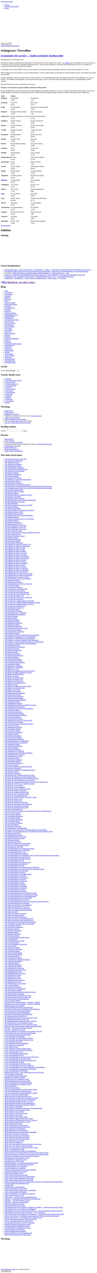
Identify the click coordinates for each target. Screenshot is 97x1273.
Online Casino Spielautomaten (14, 451)
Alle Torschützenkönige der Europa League (18, 862)
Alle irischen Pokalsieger (12, 619)
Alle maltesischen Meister (12, 664)
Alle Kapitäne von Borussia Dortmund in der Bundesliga (22, 640)
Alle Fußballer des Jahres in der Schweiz (17, 556)
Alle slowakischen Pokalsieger (14, 816)
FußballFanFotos (10, 316)
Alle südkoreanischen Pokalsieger (15, 838)
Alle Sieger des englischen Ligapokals (16, 802)
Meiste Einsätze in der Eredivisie (14, 1111)
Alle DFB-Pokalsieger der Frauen (15, 502)
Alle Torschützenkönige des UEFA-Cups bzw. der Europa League (24, 869)
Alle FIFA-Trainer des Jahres (13, 531)
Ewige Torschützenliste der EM (14, 1055)
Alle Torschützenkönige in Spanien (15, 889)
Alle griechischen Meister (12, 609)
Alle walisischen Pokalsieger (13, 965)
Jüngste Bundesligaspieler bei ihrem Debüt (17, 1081)
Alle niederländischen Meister (13, 703)
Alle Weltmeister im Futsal (12, 977)
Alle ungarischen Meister (12, 951)
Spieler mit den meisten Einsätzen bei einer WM (19, 1178)
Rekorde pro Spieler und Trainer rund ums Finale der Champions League (26, 1154)
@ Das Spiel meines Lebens (13, 380)
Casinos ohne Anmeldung (12, 417)
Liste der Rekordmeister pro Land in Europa (18, 1091)
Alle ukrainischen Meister (12, 947)
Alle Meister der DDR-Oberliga (14, 674)
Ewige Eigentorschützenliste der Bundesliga (18, 1035)
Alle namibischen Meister (12, 701)
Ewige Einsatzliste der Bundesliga (15, 1036)
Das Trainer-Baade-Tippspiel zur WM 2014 (18, 1011)
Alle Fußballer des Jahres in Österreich (16, 572)
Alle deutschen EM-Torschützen (14, 491)
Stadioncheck (9, 349)
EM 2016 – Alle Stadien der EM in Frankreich (18, 1028)
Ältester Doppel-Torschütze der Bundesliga (17, 1235)
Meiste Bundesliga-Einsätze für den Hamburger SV (20, 1103)
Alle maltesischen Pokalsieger (13, 666)
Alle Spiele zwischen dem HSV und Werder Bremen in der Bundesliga (26, 830)
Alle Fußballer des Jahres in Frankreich (16, 563)
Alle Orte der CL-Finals (12, 725)
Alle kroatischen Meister (12, 649)
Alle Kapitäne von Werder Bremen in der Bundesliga (20, 643)
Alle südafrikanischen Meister (13, 835)
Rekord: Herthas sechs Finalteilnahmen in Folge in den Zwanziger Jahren (26, 1153)
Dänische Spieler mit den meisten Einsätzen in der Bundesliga (23, 1026)
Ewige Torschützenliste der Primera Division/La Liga (20, 1060)
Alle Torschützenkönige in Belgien (15, 872)
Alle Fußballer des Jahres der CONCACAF (18, 544)
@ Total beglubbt (10, 392)
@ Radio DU (9, 394)
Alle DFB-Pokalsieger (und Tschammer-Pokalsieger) (20, 500)
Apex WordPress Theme (8, 1269)
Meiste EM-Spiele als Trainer (13, 1123)
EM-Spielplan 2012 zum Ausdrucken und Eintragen (20, 1033)
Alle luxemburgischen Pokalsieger (15, 662)
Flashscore (8, 311)
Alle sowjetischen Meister (12, 821)
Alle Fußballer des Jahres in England (16, 560)
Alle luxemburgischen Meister (14, 660)
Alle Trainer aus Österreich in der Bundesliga (18, 905)
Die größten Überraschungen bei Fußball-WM (18, 1014)
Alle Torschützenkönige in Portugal (15, 884)
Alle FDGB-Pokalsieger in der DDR (16, 525)
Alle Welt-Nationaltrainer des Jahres (15, 970)
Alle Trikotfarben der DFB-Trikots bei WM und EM (20, 922)
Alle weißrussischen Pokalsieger (14, 968)
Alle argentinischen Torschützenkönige (16, 469)
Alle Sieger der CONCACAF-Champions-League (20, 783)
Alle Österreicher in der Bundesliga (15, 988)
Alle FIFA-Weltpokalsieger (13, 534)
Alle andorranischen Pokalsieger (14, 467)
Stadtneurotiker (9, 350)
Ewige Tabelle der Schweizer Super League (18, 1048)
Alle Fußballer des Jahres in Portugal (16, 566)
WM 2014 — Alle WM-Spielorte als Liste (17, 1200)
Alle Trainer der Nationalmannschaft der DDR (18, 910)
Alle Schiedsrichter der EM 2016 (14, 751)
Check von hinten (10, 303)
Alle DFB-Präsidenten (11, 503)
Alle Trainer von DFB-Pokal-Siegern (16, 917)
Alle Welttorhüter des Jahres (13, 978)
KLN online (8, 328)
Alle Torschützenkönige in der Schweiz (16, 877)
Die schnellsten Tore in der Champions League (19, 1023)
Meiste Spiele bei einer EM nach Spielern (17, 1139)
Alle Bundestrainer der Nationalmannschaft (17, 484)
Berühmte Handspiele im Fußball (14, 1006)
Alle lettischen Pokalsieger (12, 654)
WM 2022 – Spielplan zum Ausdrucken (16, 1202)
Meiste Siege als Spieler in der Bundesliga (17, 1135)
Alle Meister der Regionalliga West (15, 683)
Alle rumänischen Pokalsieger (13, 746)
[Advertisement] (48, 26)
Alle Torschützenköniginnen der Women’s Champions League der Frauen (27, 901)
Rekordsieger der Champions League (16, 1159)
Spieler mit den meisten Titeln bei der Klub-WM (19, 1180)
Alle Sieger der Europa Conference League (17, 789)
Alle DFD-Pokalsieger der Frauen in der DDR (18, 505)
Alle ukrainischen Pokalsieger (13, 949)
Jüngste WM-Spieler (11, 1086)
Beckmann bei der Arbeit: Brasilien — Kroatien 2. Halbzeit (22, 1004)
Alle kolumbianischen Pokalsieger (15, 647)
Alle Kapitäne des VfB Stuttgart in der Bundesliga (20, 638)
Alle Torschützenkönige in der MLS (15, 876)
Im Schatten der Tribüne (12, 320)
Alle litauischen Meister (12, 657)
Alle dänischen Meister (11, 507)
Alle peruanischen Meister (12, 731)
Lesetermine (62, 278)
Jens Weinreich (9, 325)
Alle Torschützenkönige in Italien (14, 883)
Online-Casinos (9, 412)
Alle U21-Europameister (12, 942)
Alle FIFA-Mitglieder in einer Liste (15, 527)
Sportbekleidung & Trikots (12, 446)
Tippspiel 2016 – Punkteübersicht (15, 1187)
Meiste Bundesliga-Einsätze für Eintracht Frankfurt (20, 1105)
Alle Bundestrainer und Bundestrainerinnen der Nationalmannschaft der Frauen (28, 486)
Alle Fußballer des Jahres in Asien (15, 549)
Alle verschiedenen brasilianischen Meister (17, 959)
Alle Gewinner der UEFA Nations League (17, 594)
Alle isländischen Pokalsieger (13, 623)
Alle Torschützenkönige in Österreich (16, 891)
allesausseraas (9, 294)
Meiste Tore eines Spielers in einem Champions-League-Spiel (23, 1144)
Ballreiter (7, 297)
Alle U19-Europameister (12, 936)
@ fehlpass (8, 397)
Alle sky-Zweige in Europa (13, 813)
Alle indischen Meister (11, 616)
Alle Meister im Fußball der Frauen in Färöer (18, 686)
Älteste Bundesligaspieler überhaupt (15, 1231)
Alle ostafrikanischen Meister (13, 727)
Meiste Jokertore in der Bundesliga (15, 1129)
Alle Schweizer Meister (12, 765)
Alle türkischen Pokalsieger (13, 934)
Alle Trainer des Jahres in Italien (14, 915)
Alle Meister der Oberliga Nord (14, 678)
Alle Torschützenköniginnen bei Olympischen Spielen (21, 893)
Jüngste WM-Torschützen (12, 1088)
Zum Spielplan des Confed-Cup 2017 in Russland (19, 1223)
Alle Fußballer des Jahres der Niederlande (17, 546)
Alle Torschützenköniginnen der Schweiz (17, 900)
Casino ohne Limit (35, 416)
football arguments (10, 313)
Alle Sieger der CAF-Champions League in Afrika (20, 780)
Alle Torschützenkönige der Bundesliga (16, 854)
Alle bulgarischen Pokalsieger (13, 483)
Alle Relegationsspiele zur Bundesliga (16, 742)
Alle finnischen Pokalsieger (13, 539)
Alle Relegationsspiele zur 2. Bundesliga (17, 741)
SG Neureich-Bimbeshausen (13, 344)
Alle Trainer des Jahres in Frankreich (16, 913)
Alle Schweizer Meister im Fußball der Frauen (18, 766)
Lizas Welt (8, 332)
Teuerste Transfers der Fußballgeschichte (17, 1183)
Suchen (3, 431)
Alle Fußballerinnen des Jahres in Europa (17, 577)
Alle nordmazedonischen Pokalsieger (16, 715)
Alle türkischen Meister (11, 932)
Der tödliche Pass (10, 308)
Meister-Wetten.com (11, 447)
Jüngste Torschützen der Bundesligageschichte (18, 1082)
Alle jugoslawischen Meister (13, 630)
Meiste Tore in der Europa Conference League (18, 1146)
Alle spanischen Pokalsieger (13, 826)
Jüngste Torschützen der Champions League (18, 1084)
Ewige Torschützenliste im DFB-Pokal (16, 1070)
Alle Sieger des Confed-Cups (13, 801)
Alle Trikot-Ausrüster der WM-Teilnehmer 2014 (19, 920)
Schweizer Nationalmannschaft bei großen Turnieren (20, 1170)
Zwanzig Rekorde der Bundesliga (15, 1229)
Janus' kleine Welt (10, 323)
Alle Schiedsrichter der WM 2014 (15, 754)
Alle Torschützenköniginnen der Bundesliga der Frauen (21, 895)
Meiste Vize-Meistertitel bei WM (14, 1149)
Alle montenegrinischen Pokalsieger (15, 700)
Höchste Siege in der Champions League (17, 1079)
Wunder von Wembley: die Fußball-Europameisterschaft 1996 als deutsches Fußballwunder (32, 1216)
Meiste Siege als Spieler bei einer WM (16, 1134)
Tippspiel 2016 (9, 1185)
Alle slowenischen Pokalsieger (14, 819)
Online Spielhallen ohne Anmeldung (15, 419)
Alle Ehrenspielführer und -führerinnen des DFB (19, 510)
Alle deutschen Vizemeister (13, 496)
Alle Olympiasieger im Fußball (14, 722)
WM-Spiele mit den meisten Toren (15, 1205)
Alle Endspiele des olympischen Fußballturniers (19, 515)
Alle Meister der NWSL (12, 676)
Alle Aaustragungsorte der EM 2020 (15, 459)
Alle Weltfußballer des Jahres (13, 971)
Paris (2, 194)
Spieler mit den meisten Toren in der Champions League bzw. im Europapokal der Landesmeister (34, 1182)
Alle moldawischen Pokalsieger (14, 696)
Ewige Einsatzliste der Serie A (14, 1041)
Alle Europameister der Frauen (14, 524)
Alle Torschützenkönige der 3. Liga (15, 852)
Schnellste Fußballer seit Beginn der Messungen (19, 1164)
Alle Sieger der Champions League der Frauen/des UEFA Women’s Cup (26, 782)
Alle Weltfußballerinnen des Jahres (15, 973)
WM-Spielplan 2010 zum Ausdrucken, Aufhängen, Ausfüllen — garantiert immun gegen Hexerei (34, 1207)
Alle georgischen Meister (12, 585)
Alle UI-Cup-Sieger (10, 946)
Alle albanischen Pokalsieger (13, 464)
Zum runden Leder (10, 362)
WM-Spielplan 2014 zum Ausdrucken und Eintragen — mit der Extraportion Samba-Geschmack (33, 1211)
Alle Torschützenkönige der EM (14, 860)
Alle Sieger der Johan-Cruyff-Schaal (15, 790)
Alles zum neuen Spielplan (13, 1000)
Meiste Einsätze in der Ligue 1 (14, 1115)
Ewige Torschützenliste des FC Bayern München (19, 1065)
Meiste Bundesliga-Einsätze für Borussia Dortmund (20, 1100)
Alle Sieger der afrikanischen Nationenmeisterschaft (20, 777)
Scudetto (7, 340)
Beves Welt (8, 299)
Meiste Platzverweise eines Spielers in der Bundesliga (21, 1132)
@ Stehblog (8, 396)
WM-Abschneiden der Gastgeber (14, 1204)
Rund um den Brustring (12, 338)
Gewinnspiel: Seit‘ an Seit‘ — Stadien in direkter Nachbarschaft (32, 55)
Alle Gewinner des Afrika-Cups (14, 596)
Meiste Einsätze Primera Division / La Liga (17, 1122)
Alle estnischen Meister (11, 520)
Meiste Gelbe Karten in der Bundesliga (16, 1125)
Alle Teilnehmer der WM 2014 (14, 847)
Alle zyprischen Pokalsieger (13, 987)
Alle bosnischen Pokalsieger (13, 478)
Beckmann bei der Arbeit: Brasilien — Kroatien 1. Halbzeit (22, 1002)
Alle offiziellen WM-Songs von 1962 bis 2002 (18, 720)
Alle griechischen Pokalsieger (13, 611)
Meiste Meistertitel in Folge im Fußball (16, 1130)
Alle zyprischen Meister (12, 985)
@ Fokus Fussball (10, 389)
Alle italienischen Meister (12, 625)
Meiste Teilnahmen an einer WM (14, 1141)
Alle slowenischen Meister (12, 818)
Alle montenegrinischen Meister (14, 698)
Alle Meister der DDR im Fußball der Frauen (18, 672)
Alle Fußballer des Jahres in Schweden (16, 568)
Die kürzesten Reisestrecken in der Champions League (21, 1018)
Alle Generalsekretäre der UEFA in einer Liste (18, 584)
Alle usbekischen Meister (12, 956)
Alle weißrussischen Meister (13, 966)
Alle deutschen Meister (11, 493)
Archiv (3, 370)
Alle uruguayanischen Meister (13, 954)
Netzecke (7, 335)
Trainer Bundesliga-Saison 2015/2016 (16, 1188)
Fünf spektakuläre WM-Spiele (14, 1074)
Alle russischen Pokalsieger (13, 749)
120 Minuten (8, 292)
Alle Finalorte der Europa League (15, 536)
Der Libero (8, 306)
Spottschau (8, 347)
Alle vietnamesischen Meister (13, 961)
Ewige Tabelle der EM (11, 1047)
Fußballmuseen (9, 318)
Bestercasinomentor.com (12, 449)
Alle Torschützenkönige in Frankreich (16, 881)
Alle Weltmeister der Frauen (13, 975)
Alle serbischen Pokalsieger (13, 773)
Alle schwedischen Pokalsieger (14, 763)
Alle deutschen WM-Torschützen (14, 498)
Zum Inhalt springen (7, 1)
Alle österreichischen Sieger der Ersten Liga (18, 997)
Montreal (4, 180)
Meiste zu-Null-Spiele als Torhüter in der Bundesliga (20, 1151)
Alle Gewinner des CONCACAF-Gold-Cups (18, 597)
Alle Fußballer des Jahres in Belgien (15, 551)
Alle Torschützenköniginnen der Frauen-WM (18, 898)
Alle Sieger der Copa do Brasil (14, 785)
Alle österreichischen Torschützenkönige (17, 999)
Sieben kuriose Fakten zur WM (14, 1173)
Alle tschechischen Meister (13, 925)
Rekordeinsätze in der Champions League (17, 1158)
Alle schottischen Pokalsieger (13, 760)
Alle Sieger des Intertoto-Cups (14, 809)
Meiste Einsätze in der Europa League (16, 1113)
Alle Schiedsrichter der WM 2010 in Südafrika (18, 753)
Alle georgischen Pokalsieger (13, 587)
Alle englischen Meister (12, 517)
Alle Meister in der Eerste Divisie (14, 688)
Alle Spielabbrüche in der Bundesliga (16, 828)
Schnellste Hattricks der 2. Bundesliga (16, 1166)
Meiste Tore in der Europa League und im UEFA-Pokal (21, 1147)
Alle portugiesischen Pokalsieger (14, 739)
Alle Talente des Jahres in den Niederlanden (18, 843)
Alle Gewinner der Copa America (15, 590)
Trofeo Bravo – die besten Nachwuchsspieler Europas (21, 1197)
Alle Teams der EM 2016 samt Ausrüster (17, 845)
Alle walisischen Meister (12, 963)
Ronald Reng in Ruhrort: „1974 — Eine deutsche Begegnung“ (55, 276)
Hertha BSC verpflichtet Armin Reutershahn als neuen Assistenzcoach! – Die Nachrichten (31, 275)
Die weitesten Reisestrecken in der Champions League (21, 1024)
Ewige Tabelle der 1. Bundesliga (14, 1045)
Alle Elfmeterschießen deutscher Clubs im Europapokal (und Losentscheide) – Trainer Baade (32, 271)
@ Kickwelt (8, 387)
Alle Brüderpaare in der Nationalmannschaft (18, 479)
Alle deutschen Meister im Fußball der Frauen (18, 495)
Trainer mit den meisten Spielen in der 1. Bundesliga (20, 1190)
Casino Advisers (9, 441)
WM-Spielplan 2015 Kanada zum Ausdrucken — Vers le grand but (25, 1212)
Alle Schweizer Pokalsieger (13, 768)
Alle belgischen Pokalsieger (13, 474)
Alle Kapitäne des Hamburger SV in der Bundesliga (20, 637)
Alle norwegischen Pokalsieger (14, 719)
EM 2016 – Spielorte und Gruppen (15, 1029)
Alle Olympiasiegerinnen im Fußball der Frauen (19, 724)
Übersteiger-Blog (10, 359)
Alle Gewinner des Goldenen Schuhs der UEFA (19, 604)
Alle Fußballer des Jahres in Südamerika (17, 570)
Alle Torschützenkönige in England (15, 879)
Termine (7, 5)
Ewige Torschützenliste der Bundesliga (16, 1053)
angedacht (8, 296)
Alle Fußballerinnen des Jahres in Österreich (18, 578)
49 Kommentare (5, 225)
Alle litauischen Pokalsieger (13, 659)
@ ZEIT (7, 402)
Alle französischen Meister (12, 541)
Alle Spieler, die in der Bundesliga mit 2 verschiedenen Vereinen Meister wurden (29, 831)
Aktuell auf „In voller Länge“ (21, 282)
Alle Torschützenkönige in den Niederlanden (18, 874)
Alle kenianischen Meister (12, 645)
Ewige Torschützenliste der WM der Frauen (18, 1064)
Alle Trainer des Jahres (11, 912)
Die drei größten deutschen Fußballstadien (17, 1012)
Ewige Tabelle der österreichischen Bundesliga (18, 1050)
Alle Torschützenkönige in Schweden (16, 888)
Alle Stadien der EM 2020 (12, 833)
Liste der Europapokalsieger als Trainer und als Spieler (21, 1089)
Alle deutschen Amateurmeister (14, 490)
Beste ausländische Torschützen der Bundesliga (19, 1007)
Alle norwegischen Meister (13, 717)
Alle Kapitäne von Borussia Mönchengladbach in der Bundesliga (24, 642)
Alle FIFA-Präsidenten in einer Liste (15, 529)
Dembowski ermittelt (11, 304)
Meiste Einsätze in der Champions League (17, 1110)
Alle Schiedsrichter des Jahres (13, 756)
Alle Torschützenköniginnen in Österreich (17, 903)
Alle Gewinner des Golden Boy (14, 599)
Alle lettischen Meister (11, 652)
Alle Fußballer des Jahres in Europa (15, 561)
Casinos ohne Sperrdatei (15, 442)
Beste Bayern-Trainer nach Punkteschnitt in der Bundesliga (22, 1009)
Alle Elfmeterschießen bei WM (14, 514)
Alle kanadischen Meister (12, 633)
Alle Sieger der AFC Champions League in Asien (19, 775)
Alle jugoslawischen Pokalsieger (14, 631)
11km (6, 291)
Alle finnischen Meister (11, 537)
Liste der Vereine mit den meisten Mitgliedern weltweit (21, 1093)
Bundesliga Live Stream (12, 414)
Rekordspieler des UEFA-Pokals (14, 1161)
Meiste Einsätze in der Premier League (16, 1117)
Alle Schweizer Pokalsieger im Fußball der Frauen (20, 770)
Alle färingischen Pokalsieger (13, 582)
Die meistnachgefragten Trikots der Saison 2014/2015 (21, 1021)
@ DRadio (8, 379)
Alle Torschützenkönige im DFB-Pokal (16, 871)
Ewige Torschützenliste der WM (14, 1062)
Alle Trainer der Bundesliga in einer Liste (72, 275)
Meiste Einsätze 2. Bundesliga (14, 1106)
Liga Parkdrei (9, 330)
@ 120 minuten (9, 401)
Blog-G (7, 301)
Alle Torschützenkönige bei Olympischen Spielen (19, 848)
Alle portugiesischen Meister (13, 737)
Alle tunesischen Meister (12, 929)
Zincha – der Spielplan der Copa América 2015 (19, 1221)
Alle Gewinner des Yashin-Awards (15, 606)
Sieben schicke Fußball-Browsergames (16, 1175)
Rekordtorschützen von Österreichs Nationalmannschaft (21, 1163)
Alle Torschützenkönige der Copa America (17, 857)
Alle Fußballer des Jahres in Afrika (15, 548)
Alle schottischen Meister (12, 758)
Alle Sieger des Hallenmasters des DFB (16, 807)
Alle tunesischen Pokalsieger (13, 930)
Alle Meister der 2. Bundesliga (14, 667)
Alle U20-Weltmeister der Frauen (14, 941)
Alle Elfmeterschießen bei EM (14, 512)
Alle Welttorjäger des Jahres (13, 982)
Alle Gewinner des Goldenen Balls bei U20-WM (19, 601)
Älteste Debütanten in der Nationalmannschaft (18, 1233)
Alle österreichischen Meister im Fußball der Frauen (20, 992)
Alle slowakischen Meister (12, 814)
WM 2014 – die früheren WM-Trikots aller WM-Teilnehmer (22, 1199)
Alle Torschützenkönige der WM (14, 865)
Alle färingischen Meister (12, 580)
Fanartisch (8, 309)
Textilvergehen (9, 354)
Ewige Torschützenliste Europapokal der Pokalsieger (20, 1069)
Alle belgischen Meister (12, 473)
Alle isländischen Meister (12, 621)
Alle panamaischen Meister (13, 729)
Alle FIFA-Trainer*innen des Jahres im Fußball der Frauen (22, 532)
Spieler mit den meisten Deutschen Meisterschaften (20, 1176)
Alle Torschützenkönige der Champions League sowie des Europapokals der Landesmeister (32, 855)
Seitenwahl (8, 342)
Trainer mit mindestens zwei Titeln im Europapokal (20, 1194)
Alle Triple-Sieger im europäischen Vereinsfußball (19, 924)
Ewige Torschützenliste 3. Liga (14, 1052)
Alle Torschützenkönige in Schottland (16, 886)
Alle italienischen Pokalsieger (13, 626)
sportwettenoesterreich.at (44, 444)
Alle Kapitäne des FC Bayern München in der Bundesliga (22, 635)
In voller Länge (9, 321)
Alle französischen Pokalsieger (14, 543)
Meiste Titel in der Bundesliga (13, 1142)
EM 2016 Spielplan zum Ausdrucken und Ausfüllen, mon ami (23, 1031)
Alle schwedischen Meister (13, 761)
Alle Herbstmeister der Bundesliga (15, 614)
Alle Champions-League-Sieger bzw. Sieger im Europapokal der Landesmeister (28, 488)
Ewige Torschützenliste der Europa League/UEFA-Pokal (22, 1057)
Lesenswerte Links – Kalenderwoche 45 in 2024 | (19, 276)
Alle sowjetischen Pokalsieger (13, 823)
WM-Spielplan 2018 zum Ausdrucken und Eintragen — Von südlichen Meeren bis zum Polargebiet (34, 1214)
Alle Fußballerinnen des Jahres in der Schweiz (18, 573)
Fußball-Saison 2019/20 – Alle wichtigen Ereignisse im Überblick (24, 1072)
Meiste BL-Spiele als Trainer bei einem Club (18, 1096)
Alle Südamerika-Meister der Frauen (15, 836)
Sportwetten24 (9, 439)
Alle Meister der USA (11, 684)
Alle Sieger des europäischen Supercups (17, 806)
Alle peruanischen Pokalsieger (14, 732)
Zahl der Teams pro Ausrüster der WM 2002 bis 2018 (21, 1219)
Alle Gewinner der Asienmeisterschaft (16, 589)
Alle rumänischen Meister (12, 744)
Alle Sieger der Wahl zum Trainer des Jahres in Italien (21, 797)
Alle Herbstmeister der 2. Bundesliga (16, 613)
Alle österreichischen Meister (13, 990)
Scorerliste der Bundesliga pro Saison (16, 1171)
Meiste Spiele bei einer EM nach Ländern (17, 1137)
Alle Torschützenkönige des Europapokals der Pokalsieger (22, 867)
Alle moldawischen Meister (13, 695)
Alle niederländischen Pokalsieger (15, 707)
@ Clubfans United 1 (11, 384)
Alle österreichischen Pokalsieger (14, 994)
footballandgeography (11, 314)
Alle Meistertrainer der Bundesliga (15, 693)
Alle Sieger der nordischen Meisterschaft (17, 792)
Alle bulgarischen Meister (12, 481)
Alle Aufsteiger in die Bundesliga (14, 471)
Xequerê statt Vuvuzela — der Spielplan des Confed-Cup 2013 (23, 1217)
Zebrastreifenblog (10, 361)
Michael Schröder (10, 333)
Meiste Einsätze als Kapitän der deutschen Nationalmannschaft (23, 1108)
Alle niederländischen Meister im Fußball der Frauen (20, 705)
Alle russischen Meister (11, 748)
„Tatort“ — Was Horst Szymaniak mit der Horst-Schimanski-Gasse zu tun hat (68, 270)
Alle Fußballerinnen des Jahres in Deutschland (18, 575)
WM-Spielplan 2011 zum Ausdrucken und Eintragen (20, 1209)
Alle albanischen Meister (12, 462)
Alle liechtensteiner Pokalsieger (14, 655)
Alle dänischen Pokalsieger (13, 508)
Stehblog (67, 63)
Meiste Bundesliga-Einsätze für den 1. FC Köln (19, 1101)
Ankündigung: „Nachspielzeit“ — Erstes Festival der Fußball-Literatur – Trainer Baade (31, 278)
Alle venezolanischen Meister (13, 958)
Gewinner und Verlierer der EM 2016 (16, 1076)
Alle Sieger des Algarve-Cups (13, 799)
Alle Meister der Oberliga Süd (14, 679)
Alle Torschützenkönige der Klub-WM (16, 864)
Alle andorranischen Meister (13, 466)
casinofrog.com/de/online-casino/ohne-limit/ (18, 423)
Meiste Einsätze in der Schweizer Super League (19, 1118)
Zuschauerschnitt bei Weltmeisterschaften (17, 1226)
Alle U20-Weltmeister (11, 939)
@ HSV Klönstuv (10, 382)
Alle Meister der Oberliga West (14, 681)
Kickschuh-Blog (9, 326)
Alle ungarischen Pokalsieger (13, 953)
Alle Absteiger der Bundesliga (14, 461)
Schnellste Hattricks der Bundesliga (15, 1168)
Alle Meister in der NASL (12, 690)
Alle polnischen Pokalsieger (13, 736)
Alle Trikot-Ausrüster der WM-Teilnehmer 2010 (19, 918)
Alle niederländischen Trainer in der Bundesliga (19, 708)
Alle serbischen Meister (12, 772)
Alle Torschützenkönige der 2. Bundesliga (17, 850)
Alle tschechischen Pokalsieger (14, 927)
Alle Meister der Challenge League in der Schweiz (20, 671)
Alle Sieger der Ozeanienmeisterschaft (16, 795)
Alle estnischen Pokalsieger (13, 522)
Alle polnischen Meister (12, 734)
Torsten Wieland (9, 356)
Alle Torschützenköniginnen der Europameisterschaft (20, 896)
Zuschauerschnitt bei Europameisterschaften (18, 1224)
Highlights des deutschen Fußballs (15, 1077)
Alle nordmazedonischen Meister (14, 713)
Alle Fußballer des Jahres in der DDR (16, 555)
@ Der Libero (9, 391)
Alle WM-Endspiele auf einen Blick (15, 983)
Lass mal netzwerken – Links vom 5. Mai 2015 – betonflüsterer (23, 270)
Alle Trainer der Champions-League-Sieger (17, 908)
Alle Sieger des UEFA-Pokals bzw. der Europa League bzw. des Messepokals (28, 811)
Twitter (7, 8)
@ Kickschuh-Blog (10, 385)
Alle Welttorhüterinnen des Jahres (15, 980)
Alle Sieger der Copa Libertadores (15, 787)
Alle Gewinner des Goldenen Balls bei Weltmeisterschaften (22, 602)
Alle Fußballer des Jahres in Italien (15, 565)
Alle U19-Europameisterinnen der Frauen (17, 937)
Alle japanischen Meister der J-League (16, 628)
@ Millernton (9, 399)
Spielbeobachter (9, 345)
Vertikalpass (8, 357)
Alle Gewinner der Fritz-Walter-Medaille (17, 592)
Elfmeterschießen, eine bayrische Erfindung (75, 271)
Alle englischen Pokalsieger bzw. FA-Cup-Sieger (19, 519)
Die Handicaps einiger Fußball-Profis (16, 1016)
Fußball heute (9, 411)
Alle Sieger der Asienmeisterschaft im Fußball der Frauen (22, 778)
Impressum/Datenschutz (12, 6)
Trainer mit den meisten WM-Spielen (16, 1192)
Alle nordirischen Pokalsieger (13, 712)
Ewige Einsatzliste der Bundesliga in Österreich (19, 1038)
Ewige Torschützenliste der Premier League (18, 1059)
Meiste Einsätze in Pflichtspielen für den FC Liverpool (21, 1120)
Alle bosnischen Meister (12, 476)
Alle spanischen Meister (12, 824)
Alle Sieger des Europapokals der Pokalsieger (18, 804)
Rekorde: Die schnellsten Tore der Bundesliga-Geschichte (22, 1156)
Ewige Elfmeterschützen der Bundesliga (17, 1043)
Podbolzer (8, 337)
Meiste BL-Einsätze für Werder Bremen (16, 1094)
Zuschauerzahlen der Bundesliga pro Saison (18, 1228)
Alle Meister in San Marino (13, 691)
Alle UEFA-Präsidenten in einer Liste (16, 944)
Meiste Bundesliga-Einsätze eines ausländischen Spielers (21, 1098)
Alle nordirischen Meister (12, 710)
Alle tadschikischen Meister (13, 842)
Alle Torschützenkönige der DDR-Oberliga (18, 859)
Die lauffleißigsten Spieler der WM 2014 (17, 1019)
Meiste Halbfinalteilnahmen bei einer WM (17, 1127)
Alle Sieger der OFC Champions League (17, 794)
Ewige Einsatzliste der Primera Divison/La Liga (19, 1040)
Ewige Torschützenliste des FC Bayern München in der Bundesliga (25, 1067)
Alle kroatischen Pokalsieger (13, 650)
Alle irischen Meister (11, 618)
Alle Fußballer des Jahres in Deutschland (17, 558)
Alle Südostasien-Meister (12, 840)
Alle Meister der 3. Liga (12, 669)
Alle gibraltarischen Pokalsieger (14, 608)
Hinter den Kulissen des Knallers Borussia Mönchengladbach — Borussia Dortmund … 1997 (41, 273)
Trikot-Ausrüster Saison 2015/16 (14, 1195)
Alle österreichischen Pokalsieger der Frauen (18, 995)
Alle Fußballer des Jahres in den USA (16, 553)
